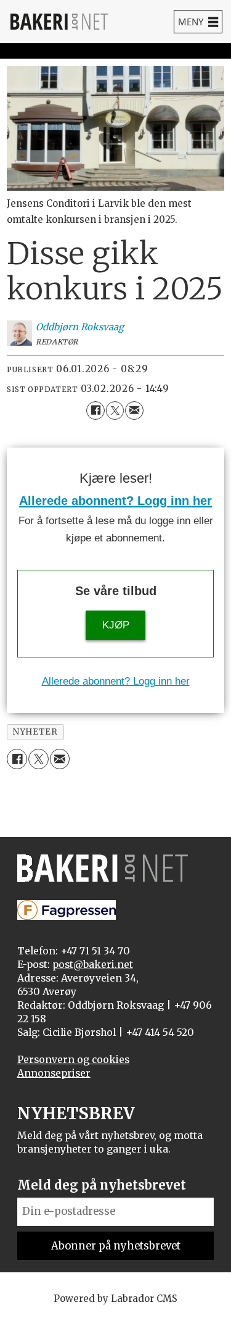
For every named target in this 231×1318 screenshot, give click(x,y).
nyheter (35, 732)
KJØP (115, 625)
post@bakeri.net (92, 964)
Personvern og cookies (73, 1060)
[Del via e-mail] (134, 410)
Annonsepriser (54, 1073)
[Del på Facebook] (95, 410)
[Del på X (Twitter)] (115, 410)
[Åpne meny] (198, 21)
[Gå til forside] (59, 21)
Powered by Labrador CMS (115, 1298)
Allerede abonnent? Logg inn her (115, 500)
